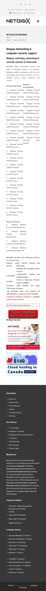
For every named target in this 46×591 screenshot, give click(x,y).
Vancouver (10, 483)
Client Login (30, 13)
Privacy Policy (14, 402)
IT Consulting (14, 428)
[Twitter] (20, 5)
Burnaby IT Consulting (17, 542)
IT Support (13, 438)
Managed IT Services (16, 431)
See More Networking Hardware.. (18, 305)
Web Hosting (14, 445)
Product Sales (14, 448)
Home (8, 40)
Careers (12, 409)
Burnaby (24, 483)
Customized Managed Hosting (18, 471)
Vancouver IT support (17, 549)
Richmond (25, 485)
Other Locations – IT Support (20, 566)
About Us (12, 399)
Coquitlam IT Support (17, 559)
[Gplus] (25, 5)
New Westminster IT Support (20, 562)
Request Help (16, 13)
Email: (11, 523)
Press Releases (14, 406)
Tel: (10, 515)
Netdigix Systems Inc (22, 585)
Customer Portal (15, 413)
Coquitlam (32, 483)
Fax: (10, 519)
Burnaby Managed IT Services (20, 535)
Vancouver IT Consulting (18, 546)
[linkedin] (30, 5)
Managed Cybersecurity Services (21, 435)
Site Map (12, 416)
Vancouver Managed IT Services (21, 539)
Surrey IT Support (15, 569)
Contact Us (32, 10)
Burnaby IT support (16, 552)
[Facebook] (16, 5)
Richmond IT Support (17, 572)
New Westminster (13, 485)
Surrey (17, 483)
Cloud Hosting (14, 441)
